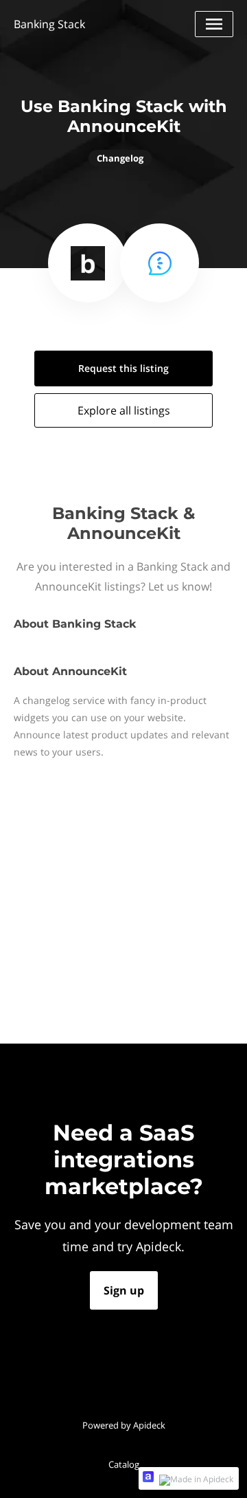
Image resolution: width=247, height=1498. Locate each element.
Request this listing (123, 368)
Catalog (123, 1464)
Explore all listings (124, 410)
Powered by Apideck (123, 1425)
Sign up (124, 1290)
